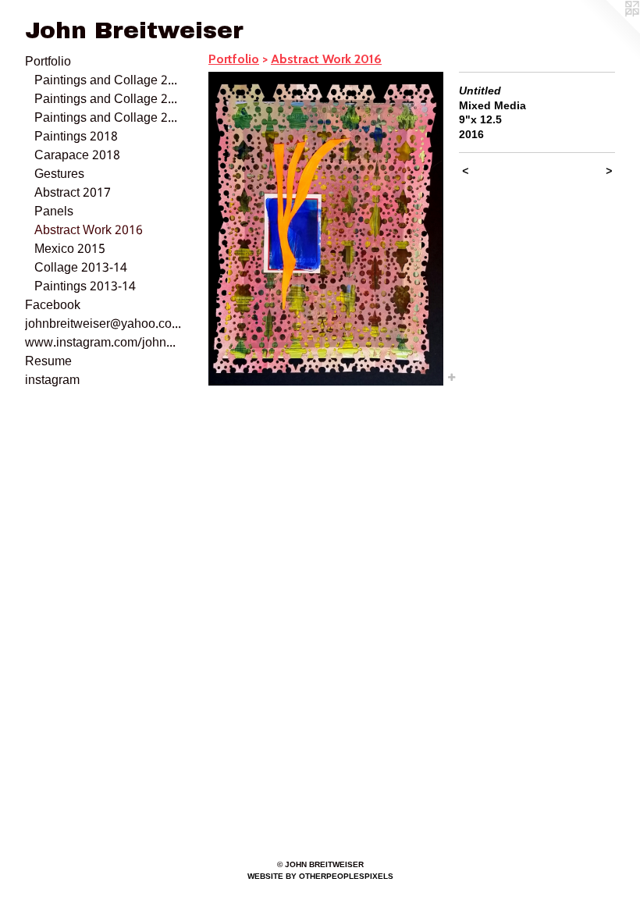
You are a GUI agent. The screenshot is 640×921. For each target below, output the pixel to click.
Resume (48, 362)
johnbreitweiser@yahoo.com (103, 324)
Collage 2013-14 (80, 268)
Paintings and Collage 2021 (107, 100)
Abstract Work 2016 (88, 231)
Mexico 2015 (69, 249)
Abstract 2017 (72, 193)
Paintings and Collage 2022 (107, 81)
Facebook (52, 306)
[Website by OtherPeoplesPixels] (609, 31)
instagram (52, 381)
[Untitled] (325, 229)
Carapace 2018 (77, 156)
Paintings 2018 (76, 137)
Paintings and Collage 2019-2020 (107, 118)
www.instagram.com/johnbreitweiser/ (103, 343)
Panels (53, 212)
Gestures (59, 174)
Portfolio (48, 62)
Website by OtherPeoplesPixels (320, 876)
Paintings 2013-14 (85, 287)
